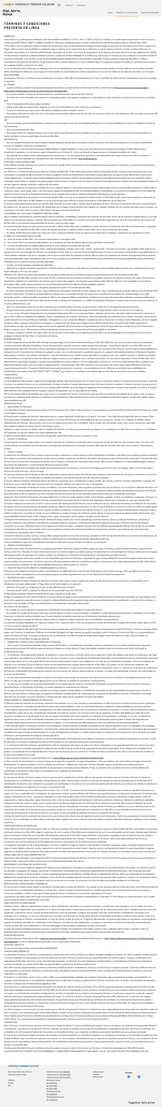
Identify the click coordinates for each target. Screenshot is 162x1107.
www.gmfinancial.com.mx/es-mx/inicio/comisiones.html (78, 758)
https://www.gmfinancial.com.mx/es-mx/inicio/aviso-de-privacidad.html (35, 91)
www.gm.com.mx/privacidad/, (53, 938)
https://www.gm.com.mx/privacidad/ (131, 88)
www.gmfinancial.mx (87, 159)
